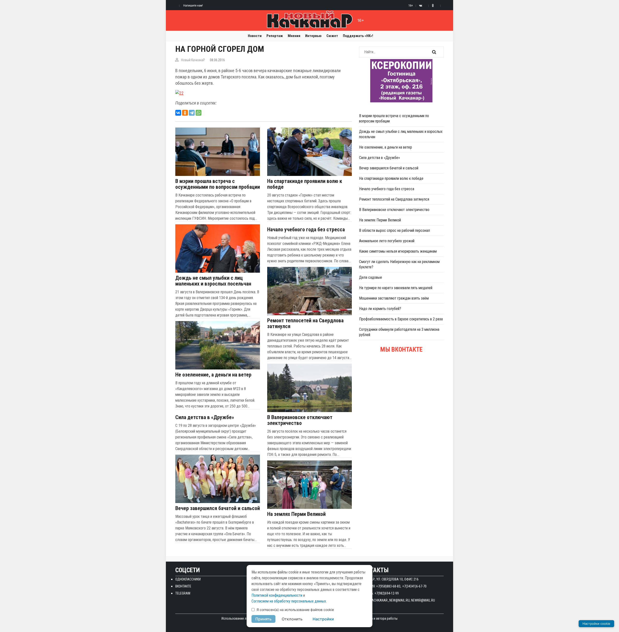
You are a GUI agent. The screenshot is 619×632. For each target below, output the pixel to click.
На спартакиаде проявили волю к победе (304, 184)
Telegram (182, 593)
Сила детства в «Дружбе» (204, 417)
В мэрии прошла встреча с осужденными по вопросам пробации (217, 184)
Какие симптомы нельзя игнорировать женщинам (398, 251)
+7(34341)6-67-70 (414, 586)
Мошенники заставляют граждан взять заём (394, 298)
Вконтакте (183, 586)
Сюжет (332, 36)
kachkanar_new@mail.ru (390, 600)
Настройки (323, 619)
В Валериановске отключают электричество (299, 420)
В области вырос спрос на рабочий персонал (394, 230)
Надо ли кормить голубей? (380, 308)
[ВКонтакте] (178, 113)
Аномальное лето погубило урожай (386, 241)
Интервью (313, 36)
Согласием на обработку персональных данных (288, 601)
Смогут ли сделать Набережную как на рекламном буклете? (399, 264)
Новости (255, 36)
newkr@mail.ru (423, 600)
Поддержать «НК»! (358, 36)
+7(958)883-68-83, (388, 586)
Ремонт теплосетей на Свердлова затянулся (305, 323)
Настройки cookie (596, 623)
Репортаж (274, 36)
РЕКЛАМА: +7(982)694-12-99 (379, 593)
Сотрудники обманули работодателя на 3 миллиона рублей (399, 332)
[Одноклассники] (185, 113)
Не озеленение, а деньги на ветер (213, 375)
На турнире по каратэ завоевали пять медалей (395, 288)
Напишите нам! (193, 5)
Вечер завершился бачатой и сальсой (217, 508)
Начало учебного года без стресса (306, 230)
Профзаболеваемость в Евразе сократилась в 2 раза (401, 319)
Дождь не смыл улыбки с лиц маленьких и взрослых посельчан (213, 281)
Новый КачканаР (193, 60)
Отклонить (292, 619)
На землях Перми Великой (296, 514)
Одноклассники (188, 579)
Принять (263, 619)
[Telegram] (192, 113)
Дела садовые (370, 277)
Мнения (294, 36)
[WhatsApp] (198, 113)
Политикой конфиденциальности (276, 595)
